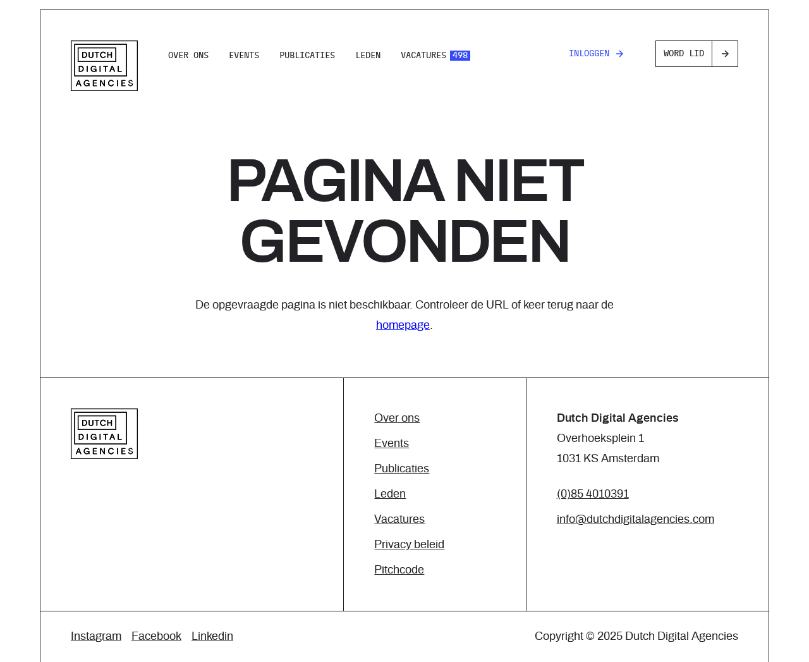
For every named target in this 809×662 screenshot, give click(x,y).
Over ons (188, 55)
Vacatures (434, 55)
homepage (403, 325)
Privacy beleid (409, 545)
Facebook (156, 636)
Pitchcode (399, 570)
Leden (367, 55)
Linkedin (212, 636)
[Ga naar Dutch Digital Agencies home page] (104, 65)
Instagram (96, 636)
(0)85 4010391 (593, 494)
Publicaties (307, 55)
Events (244, 55)
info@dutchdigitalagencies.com (635, 519)
